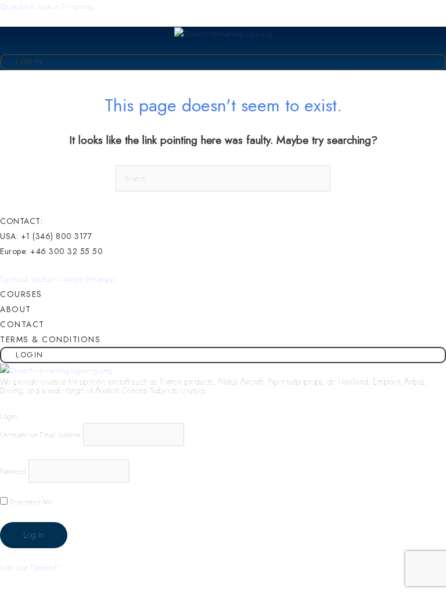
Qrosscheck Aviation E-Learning (46, 6)
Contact (22, 324)
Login (30, 61)
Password (13, 470)
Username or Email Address (40, 434)
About (15, 309)
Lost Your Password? (30, 567)
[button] (441, 47)
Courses (21, 294)
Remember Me (30, 502)
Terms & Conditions (50, 339)
